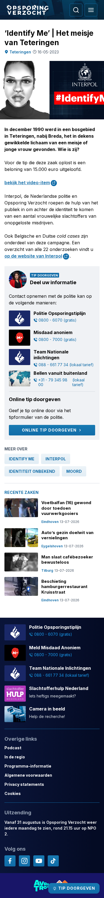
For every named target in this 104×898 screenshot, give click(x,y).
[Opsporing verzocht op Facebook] (10, 860)
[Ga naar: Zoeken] (76, 10)
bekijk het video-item (27, 182)
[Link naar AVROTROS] (41, 885)
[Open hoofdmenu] (91, 10)
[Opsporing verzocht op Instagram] (24, 860)
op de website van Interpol (33, 256)
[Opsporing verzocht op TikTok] (53, 860)
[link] (21, 459)
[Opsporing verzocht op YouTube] (38, 860)
